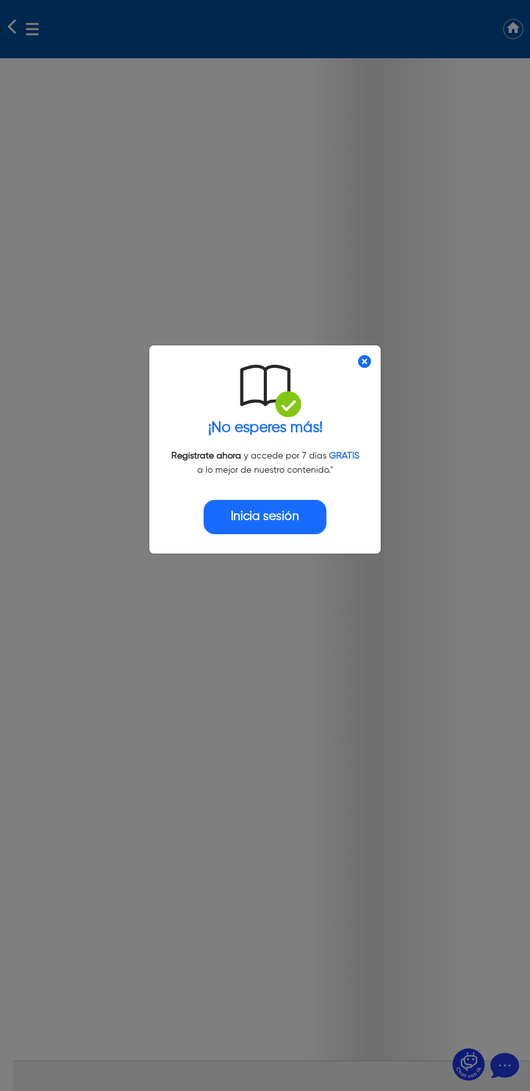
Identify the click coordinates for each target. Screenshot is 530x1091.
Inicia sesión (265, 516)
